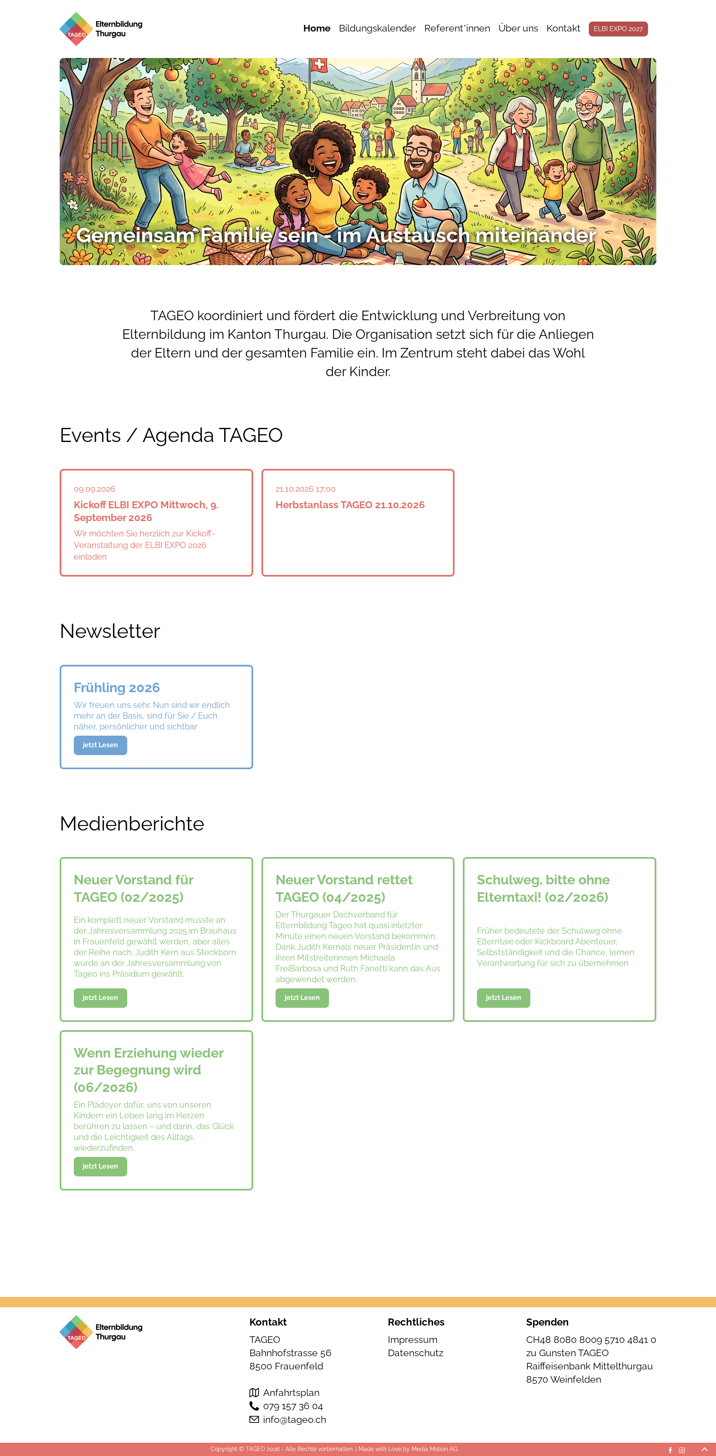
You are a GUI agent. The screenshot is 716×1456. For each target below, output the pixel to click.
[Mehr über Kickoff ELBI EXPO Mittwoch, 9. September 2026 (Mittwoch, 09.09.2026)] (156, 523)
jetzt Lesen (100, 745)
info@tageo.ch (294, 1419)
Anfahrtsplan (291, 1392)
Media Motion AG (434, 1449)
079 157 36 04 (293, 1405)
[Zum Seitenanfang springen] (704, 1449)
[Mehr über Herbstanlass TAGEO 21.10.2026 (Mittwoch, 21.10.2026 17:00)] (358, 523)
